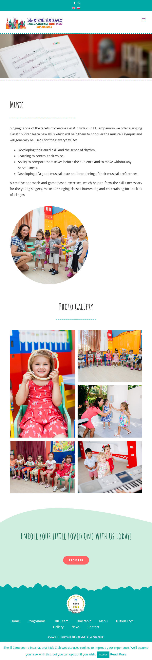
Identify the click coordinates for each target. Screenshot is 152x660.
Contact (93, 627)
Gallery (58, 627)
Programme (37, 621)
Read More (118, 654)
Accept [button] (103, 654)
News (75, 627)
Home (15, 621)
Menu (103, 621)
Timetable (83, 621)
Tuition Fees (125, 621)
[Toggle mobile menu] (144, 20)
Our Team (61, 621)
